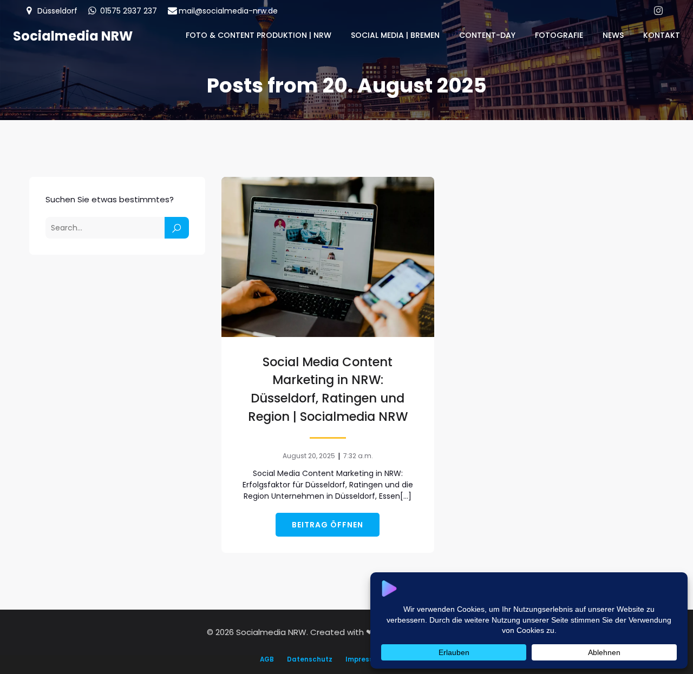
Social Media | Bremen (395, 35)
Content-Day (487, 35)
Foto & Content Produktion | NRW (258, 35)
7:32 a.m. (358, 455)
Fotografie (559, 35)
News (613, 35)
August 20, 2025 (309, 455)
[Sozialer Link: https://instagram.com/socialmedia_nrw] (658, 11)
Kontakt (661, 35)
